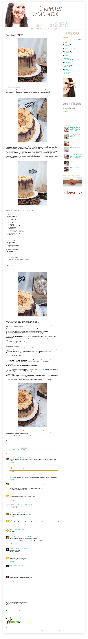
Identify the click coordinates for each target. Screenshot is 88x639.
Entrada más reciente (11, 608)
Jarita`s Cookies (12, 475)
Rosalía (11, 483)
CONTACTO (39, 28)
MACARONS (66, 61)
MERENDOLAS (67, 62)
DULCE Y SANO (67, 52)
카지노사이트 (11, 578)
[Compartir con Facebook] (25, 448)
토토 (10, 569)
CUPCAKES (66, 51)
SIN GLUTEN (66, 70)
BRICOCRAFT (67, 44)
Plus (10, 494)
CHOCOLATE (18, 449)
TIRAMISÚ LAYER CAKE (74, 167)
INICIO (32, 28)
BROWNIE (66, 45)
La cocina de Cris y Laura (14, 504)
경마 (10, 570)
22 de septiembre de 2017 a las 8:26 (26, 457)
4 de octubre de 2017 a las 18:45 (26, 504)
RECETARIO (54, 28)
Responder (11, 462)
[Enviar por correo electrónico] (21, 448)
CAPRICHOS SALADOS (68, 48)
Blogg (10, 520)
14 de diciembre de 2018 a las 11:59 (20, 548)
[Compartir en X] (24, 448)
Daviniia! (11, 548)
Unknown (11, 529)
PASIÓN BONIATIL (67, 68)
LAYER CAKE (23, 449)
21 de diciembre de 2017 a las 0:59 (24, 536)
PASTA (65, 69)
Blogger (58, 630)
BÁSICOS (66, 47)
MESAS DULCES (67, 65)
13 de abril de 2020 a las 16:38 (24, 467)
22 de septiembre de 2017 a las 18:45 (20, 483)
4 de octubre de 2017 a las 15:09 (18, 494)
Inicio (34, 608)
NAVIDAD (66, 66)
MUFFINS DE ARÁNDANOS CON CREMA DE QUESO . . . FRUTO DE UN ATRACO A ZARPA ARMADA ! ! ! (75, 129)
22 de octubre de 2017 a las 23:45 (18, 512)
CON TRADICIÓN (67, 49)
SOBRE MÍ (46, 28)
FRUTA (65, 54)
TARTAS (65, 73)
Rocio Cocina (15, 467)
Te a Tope (12, 559)
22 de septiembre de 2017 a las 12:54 (23, 475)
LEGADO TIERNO (67, 59)
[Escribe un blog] (22, 448)
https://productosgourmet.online (16, 498)
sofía (10, 512)
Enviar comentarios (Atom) (16, 610)
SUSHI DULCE (67, 72)
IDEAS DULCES (67, 56)
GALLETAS (66, 55)
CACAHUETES (12, 449)
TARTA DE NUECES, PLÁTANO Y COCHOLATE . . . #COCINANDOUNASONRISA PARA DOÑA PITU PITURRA (76, 156)
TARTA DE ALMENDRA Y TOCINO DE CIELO (74, 142)
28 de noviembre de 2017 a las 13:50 (21, 529)
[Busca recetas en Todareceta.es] (10, 626)
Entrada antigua (56, 608)
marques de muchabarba (14, 457)
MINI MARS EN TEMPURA (75, 147)
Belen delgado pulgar (13, 536)
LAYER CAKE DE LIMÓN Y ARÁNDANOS (75, 162)
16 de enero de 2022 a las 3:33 (18, 565)
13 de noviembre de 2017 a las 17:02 (19, 520)
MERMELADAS (67, 63)
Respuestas (13, 464)
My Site (10, 565)
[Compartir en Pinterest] (26, 448)
